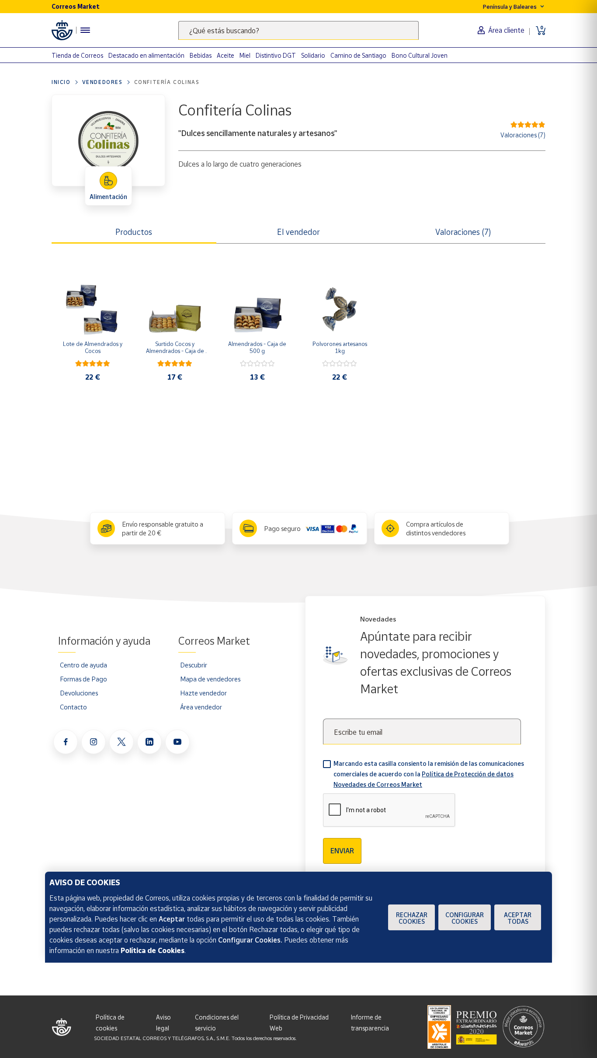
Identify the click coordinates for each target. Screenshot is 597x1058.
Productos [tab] (133, 232)
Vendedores (102, 82)
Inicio (61, 82)
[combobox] (298, 30)
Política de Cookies (152, 950)
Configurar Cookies (464, 918)
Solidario (313, 55)
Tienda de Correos (77, 55)
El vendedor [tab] (298, 232)
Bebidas (201, 55)
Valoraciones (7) (522, 135)
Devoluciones (79, 693)
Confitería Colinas (167, 82)
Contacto (73, 707)
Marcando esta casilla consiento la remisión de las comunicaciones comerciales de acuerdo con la (428, 774)
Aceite (225, 55)
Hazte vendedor (203, 693)
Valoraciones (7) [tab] (463, 232)
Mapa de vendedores (210, 679)
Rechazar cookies (411, 918)
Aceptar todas (517, 918)
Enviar (342, 850)
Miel (244, 55)
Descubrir (193, 665)
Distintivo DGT (276, 55)
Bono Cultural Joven (420, 55)
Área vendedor (201, 707)
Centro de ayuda (83, 665)
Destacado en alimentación (146, 55)
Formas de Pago (83, 679)
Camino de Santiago (358, 55)
